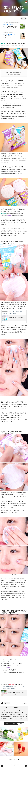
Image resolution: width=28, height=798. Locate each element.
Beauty (3, 708)
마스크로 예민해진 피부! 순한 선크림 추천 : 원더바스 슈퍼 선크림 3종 (14, 714)
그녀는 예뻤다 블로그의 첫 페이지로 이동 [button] (14, 1)
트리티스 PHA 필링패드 (8, 24)
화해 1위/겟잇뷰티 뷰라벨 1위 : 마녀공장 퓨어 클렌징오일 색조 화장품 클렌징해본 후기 (14, 718)
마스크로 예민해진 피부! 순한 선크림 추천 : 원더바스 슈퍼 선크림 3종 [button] (7, 749)
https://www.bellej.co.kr (7, 32)
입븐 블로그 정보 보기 (26, 1)
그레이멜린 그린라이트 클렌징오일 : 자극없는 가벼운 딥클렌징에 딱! (14, 711)
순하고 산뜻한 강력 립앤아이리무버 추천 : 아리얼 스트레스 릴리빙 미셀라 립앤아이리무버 (14, 712)
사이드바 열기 (1, 1)
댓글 (7, 723)
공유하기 (14, 723)
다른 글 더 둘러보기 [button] (13, 759)
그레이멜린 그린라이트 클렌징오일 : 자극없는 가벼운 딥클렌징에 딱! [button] (7, 734)
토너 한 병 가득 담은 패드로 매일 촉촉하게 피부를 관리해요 (9, 36)
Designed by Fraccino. (14, 766)
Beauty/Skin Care (17, 12)
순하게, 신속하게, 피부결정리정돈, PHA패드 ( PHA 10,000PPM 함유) (10, 27)
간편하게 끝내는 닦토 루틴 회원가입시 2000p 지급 (8, 34)
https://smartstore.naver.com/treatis (10, 22)
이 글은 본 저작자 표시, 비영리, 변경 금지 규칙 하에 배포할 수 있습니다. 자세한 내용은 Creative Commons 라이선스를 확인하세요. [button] (24, 703)
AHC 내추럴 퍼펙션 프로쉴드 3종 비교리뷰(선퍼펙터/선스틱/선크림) (14, 716)
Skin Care (8, 708)
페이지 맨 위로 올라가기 (26, 766)
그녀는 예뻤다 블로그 (1, 766)
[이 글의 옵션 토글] (2, 703)
